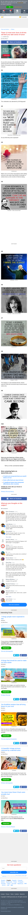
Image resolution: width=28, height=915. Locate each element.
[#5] (14, 267)
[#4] (14, 197)
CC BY (16, 280)
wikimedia (9, 419)
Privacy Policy (24, 875)
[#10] (14, 439)
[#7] (14, 333)
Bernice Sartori (9, 557)
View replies (8, 537)
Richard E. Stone (10, 590)
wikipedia (9, 210)
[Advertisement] (14, 228)
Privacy (7, 894)
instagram (14, 770)
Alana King (8, 562)
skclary (7, 545)
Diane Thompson (10, 511)
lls (6, 552)
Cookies (17, 894)
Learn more (20, 2)
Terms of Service (18, 875)
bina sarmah (9, 531)
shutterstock (14, 58)
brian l (3, 666)
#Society (8, 491)
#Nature (13, 826)
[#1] (14, 85)
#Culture (3, 695)
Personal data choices (6, 911)
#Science (3, 826)
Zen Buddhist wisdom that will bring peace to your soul (13, 705)
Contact (3, 894)
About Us (22, 894)
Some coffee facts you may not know (13, 480)
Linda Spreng (9, 524)
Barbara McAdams (10, 579)
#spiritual (8, 739)
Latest (3, 14)
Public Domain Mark (16, 210)
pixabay (12, 380)
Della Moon (5, 622)
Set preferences (18, 7)
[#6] (14, 300)
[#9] (14, 406)
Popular (8, 14)
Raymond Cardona (10, 583)
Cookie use (4, 876)
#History (3, 491)
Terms (12, 894)
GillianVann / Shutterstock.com (14, 135)
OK (10, 7)
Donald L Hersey (10, 539)
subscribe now (14, 872)
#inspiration (14, 739)
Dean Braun (5, 38)
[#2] (14, 121)
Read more (6, 648)
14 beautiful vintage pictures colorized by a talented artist (10, 749)
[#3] (14, 158)
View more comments (14, 604)
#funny (12, 491)
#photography (9, 651)
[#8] (14, 367)
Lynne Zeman (9, 599)
